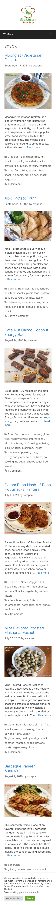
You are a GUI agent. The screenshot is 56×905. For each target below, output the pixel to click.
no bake (37, 457)
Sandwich (14, 864)
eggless (33, 170)
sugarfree (27, 447)
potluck (8, 297)
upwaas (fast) (12, 733)
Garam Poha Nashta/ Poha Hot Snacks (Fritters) (27, 487)
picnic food (32, 293)
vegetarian (10, 179)
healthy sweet (19, 438)
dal (23, 156)
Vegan (26, 733)
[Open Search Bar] (51, 34)
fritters (34, 600)
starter (40, 297)
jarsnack (42, 738)
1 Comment (15, 184)
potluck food (33, 306)
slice (7, 447)
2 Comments (15, 614)
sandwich (32, 869)
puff (45, 306)
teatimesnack (12, 609)
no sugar (20, 461)
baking (12, 288)
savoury (33, 165)
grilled (11, 869)
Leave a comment (18, 315)
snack (43, 174)
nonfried (9, 742)
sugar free (42, 461)
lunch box (34, 302)
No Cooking (31, 443)
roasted (19, 729)
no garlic (18, 161)
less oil (8, 586)
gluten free (32, 156)
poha (39, 604)
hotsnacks (14, 302)
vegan (16, 747)
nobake (43, 443)
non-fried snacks (35, 161)
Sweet (38, 447)
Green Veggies (30, 582)
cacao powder (21, 452)
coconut (25, 434)
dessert (36, 434)
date (34, 452)
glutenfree (14, 738)
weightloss (27, 747)
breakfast (13, 170)
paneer (21, 869)
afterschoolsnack (18, 600)
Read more (33, 147)
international (36, 438)
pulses (23, 165)
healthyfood (29, 738)
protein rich (11, 165)
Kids (33, 288)
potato (45, 293)
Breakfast (13, 156)
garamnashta (12, 604)
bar (10, 452)
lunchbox (42, 288)
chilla (24, 170)
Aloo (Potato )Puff (20, 198)
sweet (8, 466)
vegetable (45, 165)
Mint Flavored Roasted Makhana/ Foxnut (24, 630)
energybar (10, 457)
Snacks (29, 297)
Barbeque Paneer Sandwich (19, 768)
